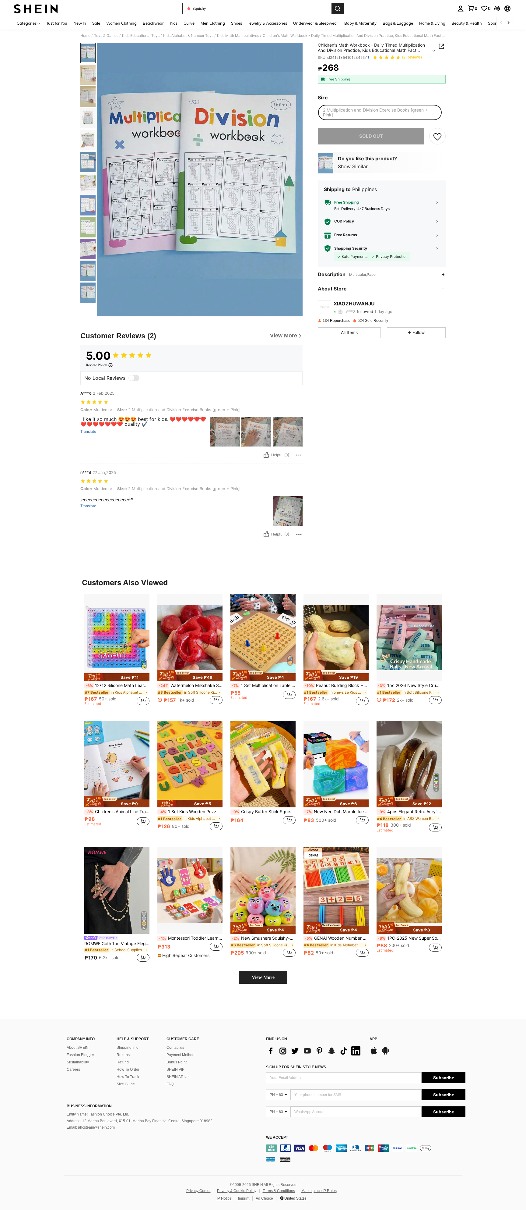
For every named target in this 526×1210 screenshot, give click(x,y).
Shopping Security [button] (350, 248)
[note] (116, 677)
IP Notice (224, 1198)
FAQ (170, 1084)
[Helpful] (266, 455)
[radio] (379, 112)
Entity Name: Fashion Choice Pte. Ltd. (98, 1114)
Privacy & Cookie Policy (236, 1191)
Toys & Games (106, 36)
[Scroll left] (501, 23)
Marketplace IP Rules (319, 1191)
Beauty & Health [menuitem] (466, 23)
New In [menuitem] (79, 23)
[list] (314, 1050)
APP (373, 1039)
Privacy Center (198, 1191)
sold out (371, 136)
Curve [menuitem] (189, 23)
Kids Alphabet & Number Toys (188, 36)
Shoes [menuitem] (236, 23)
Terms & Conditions (279, 1191)
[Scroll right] (508, 23)
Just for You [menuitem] (57, 23)
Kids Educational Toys (141, 36)
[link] (472, 8)
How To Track (128, 1077)
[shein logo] (36, 8)
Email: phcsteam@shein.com (91, 1127)
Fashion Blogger (80, 1055)
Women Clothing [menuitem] (121, 23)
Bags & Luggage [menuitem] (398, 23)
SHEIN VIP (175, 1069)
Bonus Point (177, 1062)
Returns (123, 1055)
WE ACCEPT (277, 1138)
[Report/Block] (299, 455)
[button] (497, 8)
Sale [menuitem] (96, 23)
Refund (123, 1062)
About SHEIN (78, 1047)
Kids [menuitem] (173, 23)
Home (85, 36)
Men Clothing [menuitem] (213, 23)
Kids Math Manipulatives (238, 36)
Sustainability (78, 1062)
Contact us (175, 1047)
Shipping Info (128, 1047)
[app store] (374, 1054)
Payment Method (181, 1055)
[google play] (385, 1054)
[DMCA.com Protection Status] (285, 1159)
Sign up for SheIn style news (296, 1067)
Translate (88, 431)
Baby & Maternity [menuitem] (360, 23)
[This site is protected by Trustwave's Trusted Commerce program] (270, 1159)
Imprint (243, 1198)
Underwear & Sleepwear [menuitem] (315, 23)
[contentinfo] (365, 1148)
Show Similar (353, 166)
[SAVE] (437, 136)
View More (263, 977)
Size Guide (126, 1084)
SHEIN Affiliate (179, 1077)
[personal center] (460, 8)
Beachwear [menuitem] (153, 23)
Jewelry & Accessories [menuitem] (267, 23)
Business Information (89, 1106)
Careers (73, 1069)
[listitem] (117, 653)
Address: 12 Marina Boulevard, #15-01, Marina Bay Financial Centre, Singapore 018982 (139, 1121)
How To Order (128, 1069)
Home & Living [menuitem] (432, 23)
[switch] (133, 378)
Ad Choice (264, 1198)
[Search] (337, 8)
